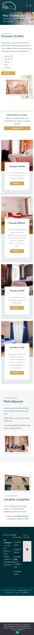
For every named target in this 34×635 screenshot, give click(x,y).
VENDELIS (25, 592)
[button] (27, 549)
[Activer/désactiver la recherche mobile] (27, 5)
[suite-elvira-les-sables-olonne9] (17, 80)
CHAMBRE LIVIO (17, 565)
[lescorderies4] (17, 437)
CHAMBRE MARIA (17, 543)
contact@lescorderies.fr (10, 562)
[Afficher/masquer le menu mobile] (30, 5)
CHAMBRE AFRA (17, 558)
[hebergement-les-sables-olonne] (17, 475)
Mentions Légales (22, 590)
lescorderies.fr (8, 565)
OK (17, 632)
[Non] (32, 629)
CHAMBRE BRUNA (17, 551)
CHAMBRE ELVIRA (17, 573)
